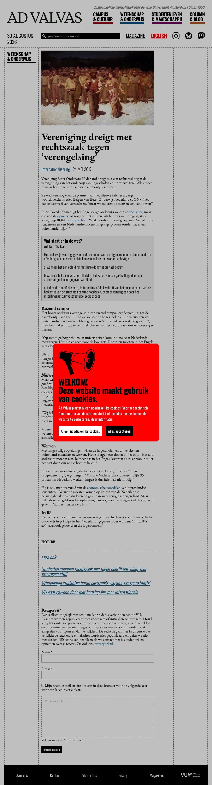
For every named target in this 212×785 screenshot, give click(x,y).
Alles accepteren (119, 431)
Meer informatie (101, 419)
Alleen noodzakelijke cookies (80, 431)
